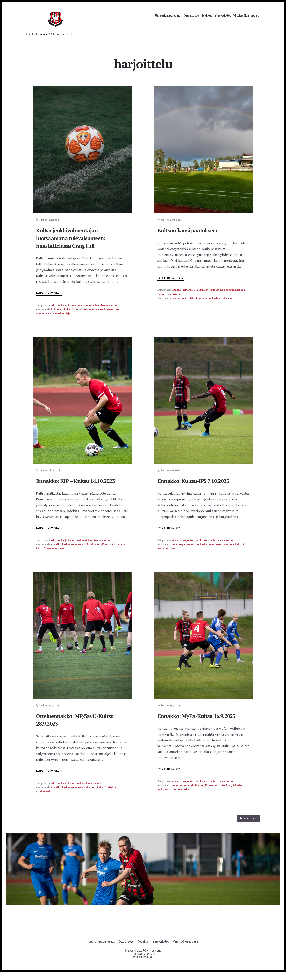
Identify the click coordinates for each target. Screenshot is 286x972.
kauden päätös (180, 298)
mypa (167, 789)
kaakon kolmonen (72, 544)
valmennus (112, 305)
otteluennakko (55, 548)
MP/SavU (113, 787)
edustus (55, 305)
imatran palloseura (183, 544)
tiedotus (100, 305)
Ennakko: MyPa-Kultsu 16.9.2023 (196, 716)
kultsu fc (69, 309)
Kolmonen (57, 309)
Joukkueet (202, 290)
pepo (78, 309)
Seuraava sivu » (248, 818)
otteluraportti (227, 298)
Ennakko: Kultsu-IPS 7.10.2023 (193, 480)
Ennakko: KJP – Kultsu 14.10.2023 (75, 480)
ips (197, 544)
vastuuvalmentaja (60, 313)
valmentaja (42, 313)
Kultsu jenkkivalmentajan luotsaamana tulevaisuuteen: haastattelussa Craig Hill (70, 238)
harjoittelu (67, 305)
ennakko (56, 544)
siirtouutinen (217, 290)
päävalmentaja (90, 309)
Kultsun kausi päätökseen (187, 230)
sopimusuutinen (84, 305)
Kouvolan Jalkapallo (113, 544)
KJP (192, 298)
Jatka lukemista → (49, 294)
